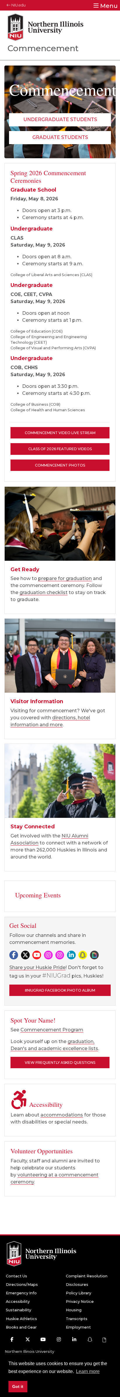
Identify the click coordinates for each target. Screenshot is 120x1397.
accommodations (61, 1115)
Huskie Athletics (21, 1319)
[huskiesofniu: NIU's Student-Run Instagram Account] (59, 955)
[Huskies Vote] (60, 781)
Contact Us (16, 1276)
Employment (78, 1327)
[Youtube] (36, 955)
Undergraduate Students (60, 119)
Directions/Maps (22, 1284)
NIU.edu (18, 5)
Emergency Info (21, 1293)
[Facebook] (13, 955)
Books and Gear (21, 1327)
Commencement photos (60, 465)
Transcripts (76, 1319)
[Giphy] (94, 958)
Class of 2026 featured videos (60, 449)
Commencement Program (51, 1030)
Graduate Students (60, 137)
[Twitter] (25, 955)
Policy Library (78, 1293)
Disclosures (77, 1284)
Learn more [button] (88, 1371)
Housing (74, 1310)
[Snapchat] (82, 955)
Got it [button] (17, 1386)
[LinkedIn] (71, 955)
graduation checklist (44, 592)
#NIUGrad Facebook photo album (60, 990)
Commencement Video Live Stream (60, 433)
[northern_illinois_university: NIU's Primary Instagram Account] (48, 955)
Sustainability (18, 1310)
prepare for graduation (65, 578)
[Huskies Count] (60, 524)
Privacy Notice (80, 1301)
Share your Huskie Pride (37, 967)
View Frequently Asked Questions (60, 1062)
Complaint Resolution (86, 1276)
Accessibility (18, 1301)
